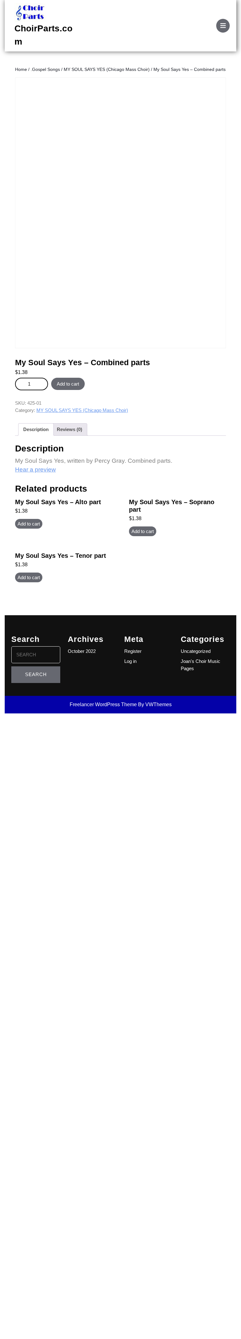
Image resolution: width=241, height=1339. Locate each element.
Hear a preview (35, 469)
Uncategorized (196, 651)
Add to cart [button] (29, 523)
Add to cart (68, 384)
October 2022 (82, 651)
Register (133, 651)
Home (21, 69)
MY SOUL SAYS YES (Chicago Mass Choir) (107, 69)
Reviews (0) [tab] (69, 429)
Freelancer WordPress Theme (103, 704)
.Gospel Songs (45, 69)
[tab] (223, 26)
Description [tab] (36, 429)
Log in (130, 661)
